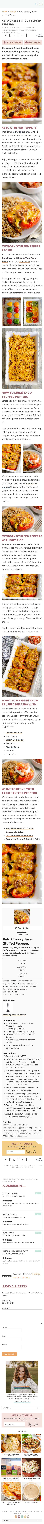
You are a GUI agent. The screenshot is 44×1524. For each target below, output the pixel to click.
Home (4, 11)
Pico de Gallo (12, 747)
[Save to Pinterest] (23, 35)
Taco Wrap (24, 261)
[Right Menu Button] (41, 4)
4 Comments (31, 27)
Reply (38, 1193)
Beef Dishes (15, 1165)
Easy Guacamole (14, 733)
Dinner (22, 1165)
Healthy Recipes (31, 1165)
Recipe (13, 11)
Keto (40, 1165)
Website (4, 1345)
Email (4, 1336)
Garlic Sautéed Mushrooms (19, 835)
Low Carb (14, 1167)
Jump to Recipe (13, 42)
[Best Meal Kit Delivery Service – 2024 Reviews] (11, 1476)
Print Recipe (34, 42)
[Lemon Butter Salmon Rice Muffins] (11, 1452)
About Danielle (22, 1402)
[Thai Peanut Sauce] (31, 1500)
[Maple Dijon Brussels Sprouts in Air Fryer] (31, 1452)
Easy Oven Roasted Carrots (19, 828)
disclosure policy (10, 32)
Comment (5, 1308)
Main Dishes (23, 1167)
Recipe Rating (6, 1300)
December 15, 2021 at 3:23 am (14, 1235)
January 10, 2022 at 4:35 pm (14, 1196)
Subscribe (31, 1152)
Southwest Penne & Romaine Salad (23, 839)
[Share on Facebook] (6, 35)
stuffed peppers (20, 132)
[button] (18, 932)
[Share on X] (14, 35)
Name (4, 1327)
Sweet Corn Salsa (14, 740)
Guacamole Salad (14, 832)
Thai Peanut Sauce (31, 1502)
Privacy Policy (25, 1513)
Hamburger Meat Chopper (14, 1015)
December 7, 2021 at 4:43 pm (13, 1254)
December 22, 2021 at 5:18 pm (14, 1217)
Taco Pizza (7, 258)
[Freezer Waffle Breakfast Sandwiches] (11, 1500)
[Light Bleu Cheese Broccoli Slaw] (31, 1476)
